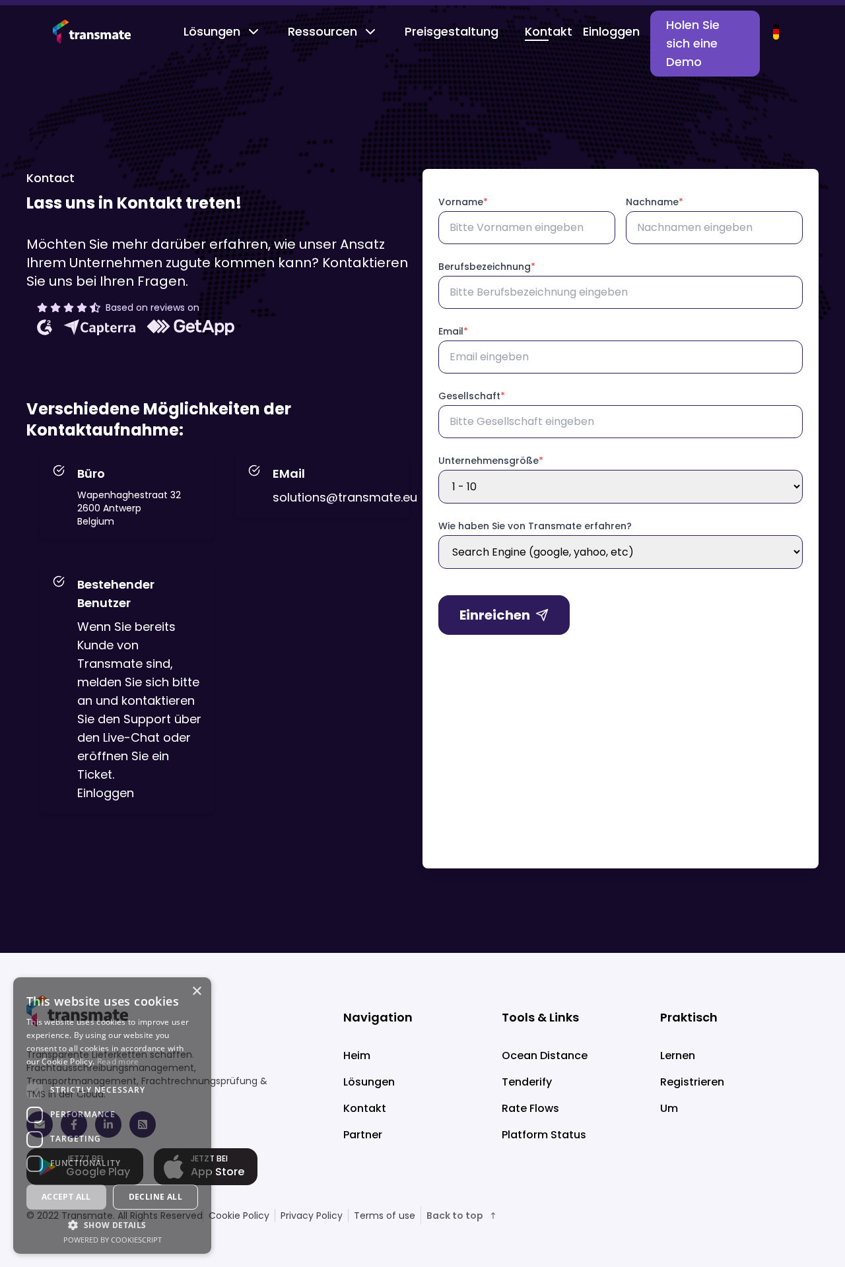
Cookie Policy (239, 1215)
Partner (362, 1134)
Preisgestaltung (451, 31)
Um (669, 1108)
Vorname (463, 202)
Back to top (454, 1215)
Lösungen (212, 31)
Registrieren (692, 1081)
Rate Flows (530, 1108)
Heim (356, 1055)
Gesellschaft (471, 396)
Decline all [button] (155, 1196)
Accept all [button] (66, 1196)
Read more (118, 1061)
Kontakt (548, 31)
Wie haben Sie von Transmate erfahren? (535, 526)
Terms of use (384, 1215)
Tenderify (527, 1081)
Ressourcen (322, 31)
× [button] (196, 991)
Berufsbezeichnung (486, 266)
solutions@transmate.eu (345, 497)
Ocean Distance (545, 1055)
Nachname (654, 202)
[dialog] (112, 1115)
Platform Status (544, 1134)
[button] (112, 1224)
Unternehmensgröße (490, 460)
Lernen (677, 1055)
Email (453, 331)
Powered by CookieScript (112, 1240)
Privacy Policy (312, 1215)
